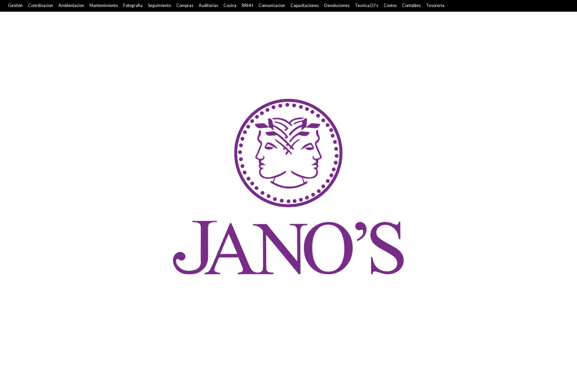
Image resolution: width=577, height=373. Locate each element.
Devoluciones (337, 5)
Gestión (15, 5)
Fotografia (133, 5)
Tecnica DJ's (366, 5)
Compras (184, 5)
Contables (411, 5)
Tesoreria (435, 5)
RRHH (247, 5)
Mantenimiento (103, 5)
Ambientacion (71, 5)
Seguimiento (159, 5)
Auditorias (208, 5)
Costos (390, 5)
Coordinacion (40, 5)
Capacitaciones (305, 5)
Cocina (229, 5)
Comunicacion (271, 5)
